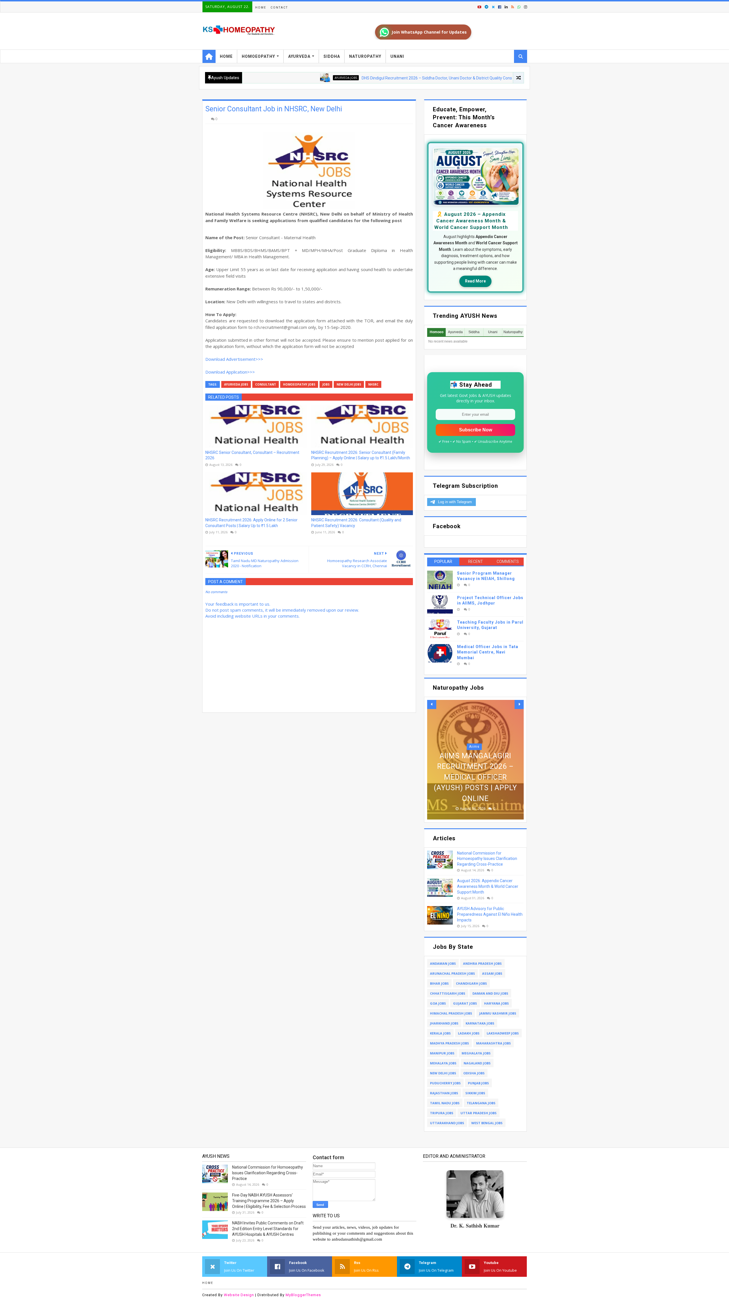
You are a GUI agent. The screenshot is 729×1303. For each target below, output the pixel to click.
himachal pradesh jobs (451, 1013)
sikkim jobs (475, 1093)
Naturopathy (365, 56)
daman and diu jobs (490, 993)
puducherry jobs (445, 1083)
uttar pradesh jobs (478, 1113)
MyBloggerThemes (303, 1295)
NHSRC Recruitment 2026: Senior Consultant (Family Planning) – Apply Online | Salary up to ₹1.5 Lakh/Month (360, 455)
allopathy (507, 78)
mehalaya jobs (443, 1063)
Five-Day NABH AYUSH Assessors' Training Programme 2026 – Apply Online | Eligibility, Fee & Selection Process (269, 1200)
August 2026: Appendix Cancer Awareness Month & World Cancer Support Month (487, 886)
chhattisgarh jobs (447, 993)
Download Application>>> (230, 372)
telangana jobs (481, 1103)
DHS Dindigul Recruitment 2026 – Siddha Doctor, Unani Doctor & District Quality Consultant (396, 78)
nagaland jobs (477, 1063)
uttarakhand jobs (447, 1123)
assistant (474, 757)
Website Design (239, 1295)
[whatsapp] (519, 7)
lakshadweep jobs (503, 1033)
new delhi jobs (349, 384)
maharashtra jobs (493, 1043)
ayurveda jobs (300, 78)
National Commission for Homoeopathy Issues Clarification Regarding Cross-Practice (487, 858)
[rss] (512, 7)
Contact (279, 7)
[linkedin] (506, 7)
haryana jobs (496, 1003)
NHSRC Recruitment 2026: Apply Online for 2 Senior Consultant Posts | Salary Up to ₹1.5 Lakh (251, 523)
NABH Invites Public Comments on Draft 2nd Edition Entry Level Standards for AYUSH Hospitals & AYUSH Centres (268, 1228)
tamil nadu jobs (445, 1103)
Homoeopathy (258, 56)
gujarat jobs (465, 1003)
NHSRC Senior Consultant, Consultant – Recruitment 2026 (252, 455)
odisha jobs (474, 1073)
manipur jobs (442, 1053)
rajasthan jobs (444, 1093)
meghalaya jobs (476, 1053)
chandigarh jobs (471, 983)
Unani (397, 56)
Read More (475, 281)
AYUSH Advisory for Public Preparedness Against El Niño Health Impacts (490, 914)
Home (260, 7)
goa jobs (438, 1003)
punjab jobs (478, 1083)
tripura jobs (441, 1113)
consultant (265, 384)
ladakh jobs (469, 1033)
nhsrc (373, 384)
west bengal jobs (487, 1123)
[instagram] (525, 7)
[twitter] (493, 7)
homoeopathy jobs (299, 384)
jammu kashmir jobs (497, 1013)
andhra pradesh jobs (482, 963)
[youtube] (479, 7)
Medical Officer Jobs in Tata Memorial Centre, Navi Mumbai (487, 652)
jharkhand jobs (444, 1023)
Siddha (331, 56)
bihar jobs (439, 983)
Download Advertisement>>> (234, 359)
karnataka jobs (480, 1023)
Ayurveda (299, 56)
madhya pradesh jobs (449, 1043)
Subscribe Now (475, 429)
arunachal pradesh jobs (452, 973)
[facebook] (499, 7)
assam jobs (492, 973)
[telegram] (487, 7)
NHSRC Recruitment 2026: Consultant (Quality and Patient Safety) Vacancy (356, 523)
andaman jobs (443, 963)
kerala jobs (440, 1033)
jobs (325, 384)
